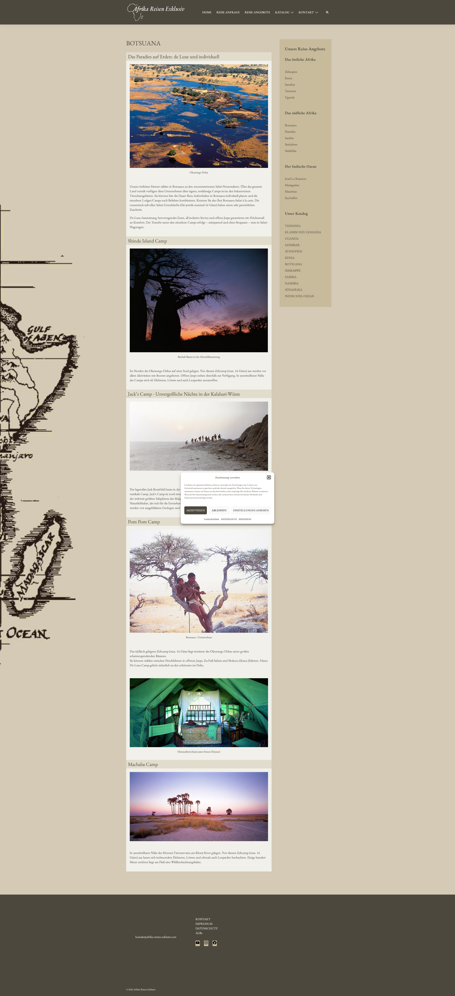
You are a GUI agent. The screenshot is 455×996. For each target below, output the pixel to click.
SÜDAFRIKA (293, 290)
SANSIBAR (292, 245)
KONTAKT (306, 12)
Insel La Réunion (295, 179)
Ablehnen (219, 510)
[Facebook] (215, 944)
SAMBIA (290, 277)
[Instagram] (206, 944)
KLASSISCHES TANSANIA (303, 232)
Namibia (290, 131)
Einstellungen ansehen (251, 510)
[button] (269, 477)
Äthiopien (291, 72)
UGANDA (292, 238)
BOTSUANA (293, 264)
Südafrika (290, 151)
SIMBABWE (293, 270)
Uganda (290, 97)
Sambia (289, 138)
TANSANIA (293, 226)
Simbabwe (291, 144)
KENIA (290, 258)
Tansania (290, 91)
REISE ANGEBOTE (257, 12)
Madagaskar (292, 185)
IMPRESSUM (245, 518)
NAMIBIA (292, 283)
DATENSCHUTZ (229, 518)
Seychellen (291, 198)
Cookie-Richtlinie (211, 518)
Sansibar (290, 84)
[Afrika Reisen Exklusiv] (155, 12)
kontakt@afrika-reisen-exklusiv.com (155, 937)
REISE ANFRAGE (228, 12)
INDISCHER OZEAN (299, 296)
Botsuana (290, 125)
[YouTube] (198, 944)
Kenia (288, 78)
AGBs (199, 933)
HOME (207, 12)
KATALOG (282, 12)
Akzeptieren (195, 510)
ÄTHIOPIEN (293, 251)
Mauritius (291, 191)
